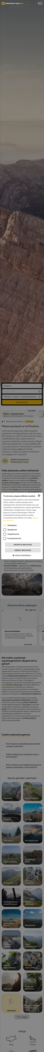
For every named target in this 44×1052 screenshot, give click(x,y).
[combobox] (39, 495)
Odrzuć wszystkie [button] (23, 550)
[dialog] (22, 526)
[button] (22, 555)
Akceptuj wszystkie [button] (23, 545)
